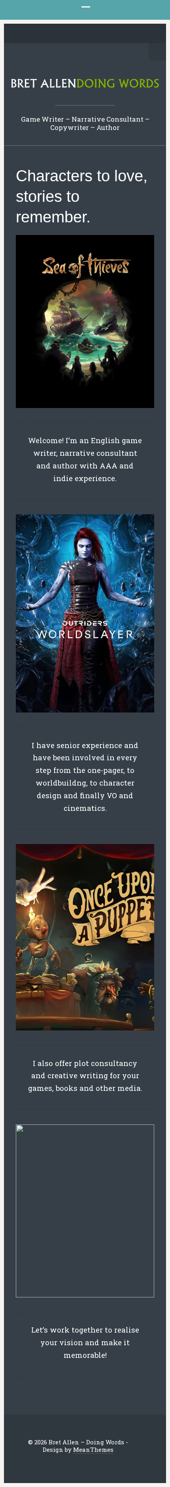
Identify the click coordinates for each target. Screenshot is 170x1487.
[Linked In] (66, 34)
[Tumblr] (91, 34)
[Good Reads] (103, 34)
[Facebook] (54, 34)
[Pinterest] (79, 34)
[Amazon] (115, 34)
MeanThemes (93, 1449)
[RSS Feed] (128, 34)
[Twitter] (42, 34)
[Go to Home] (85, 86)
